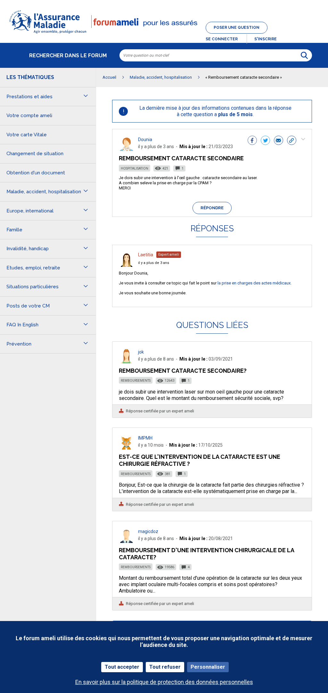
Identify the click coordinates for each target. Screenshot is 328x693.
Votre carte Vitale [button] (26, 135)
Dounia (145, 139)
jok (141, 351)
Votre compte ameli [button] (29, 115)
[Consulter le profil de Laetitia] (126, 265)
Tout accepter (122, 667)
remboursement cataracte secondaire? (183, 370)
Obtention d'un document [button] (35, 173)
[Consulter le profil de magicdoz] (126, 541)
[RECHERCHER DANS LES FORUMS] (304, 55)
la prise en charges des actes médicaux (254, 283)
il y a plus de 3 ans (153, 263)
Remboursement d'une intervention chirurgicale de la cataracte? (206, 554)
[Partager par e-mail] (278, 141)
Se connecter (222, 39)
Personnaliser (208, 667)
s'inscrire (265, 39)
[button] (164, 34)
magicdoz (148, 531)
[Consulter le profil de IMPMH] (126, 448)
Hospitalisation (134, 168)
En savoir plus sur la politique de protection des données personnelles (164, 682)
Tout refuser (165, 667)
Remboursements (136, 380)
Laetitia (145, 254)
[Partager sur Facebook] (252, 141)
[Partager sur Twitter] (265, 141)
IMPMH (145, 438)
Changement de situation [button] (34, 153)
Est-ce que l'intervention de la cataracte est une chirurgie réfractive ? (199, 460)
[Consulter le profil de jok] (126, 362)
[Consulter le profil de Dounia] (126, 149)
